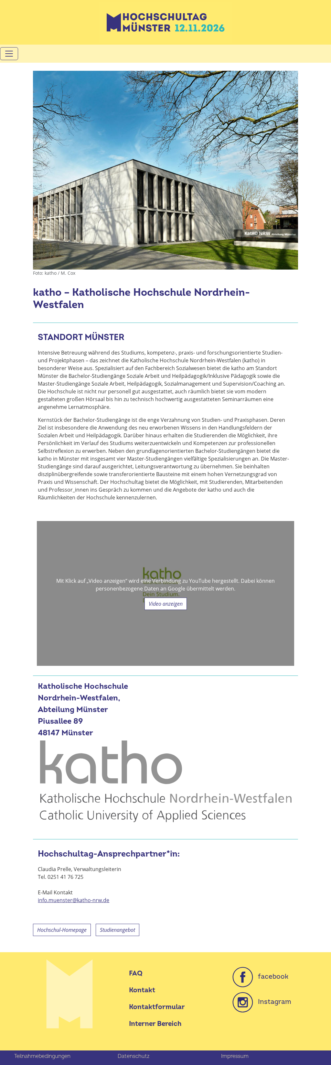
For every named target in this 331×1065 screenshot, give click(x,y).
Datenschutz (133, 1056)
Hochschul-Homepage (62, 929)
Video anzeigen (166, 603)
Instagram (272, 1002)
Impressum (235, 1056)
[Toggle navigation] (9, 53)
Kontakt (142, 990)
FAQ (136, 973)
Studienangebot (117, 929)
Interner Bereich (155, 1024)
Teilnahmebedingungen (42, 1056)
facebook (270, 977)
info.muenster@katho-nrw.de (73, 900)
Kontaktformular (157, 1007)
